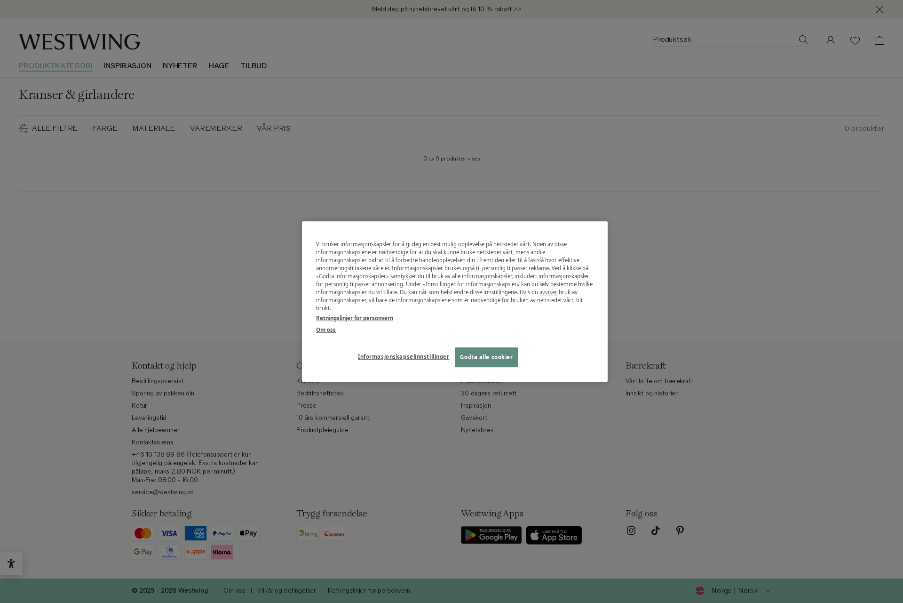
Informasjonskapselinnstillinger (404, 356)
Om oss (326, 329)
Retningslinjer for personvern (354, 318)
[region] (455, 301)
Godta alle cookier (486, 357)
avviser (548, 292)
